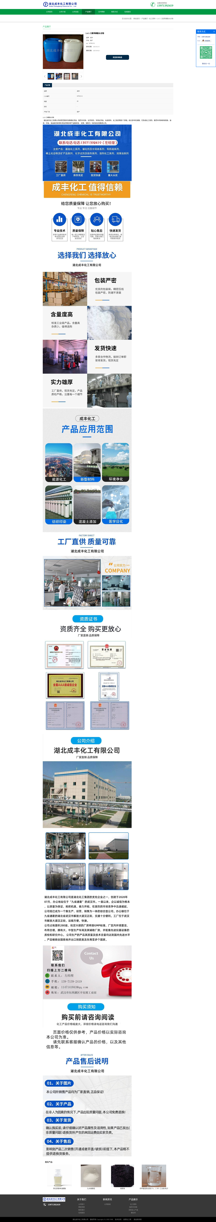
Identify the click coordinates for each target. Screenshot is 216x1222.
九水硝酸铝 (91, 1188)
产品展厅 (88, 12)
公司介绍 (62, 12)
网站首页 (136, 18)
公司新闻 (107, 1204)
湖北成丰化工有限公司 (80, 1219)
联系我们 (81, 1210)
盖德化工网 (127, 1219)
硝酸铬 (122, 1188)
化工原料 (152, 18)
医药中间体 (133, 1207)
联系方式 (114, 12)
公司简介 (81, 1204)
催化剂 (133, 1213)
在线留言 (127, 12)
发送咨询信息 (117, 57)
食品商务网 (138, 1219)
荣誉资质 (81, 1207)
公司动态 (75, 12)
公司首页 (49, 12)
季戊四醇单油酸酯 (59, 1188)
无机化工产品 (133, 1210)
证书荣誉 (101, 12)
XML (111, 1219)
